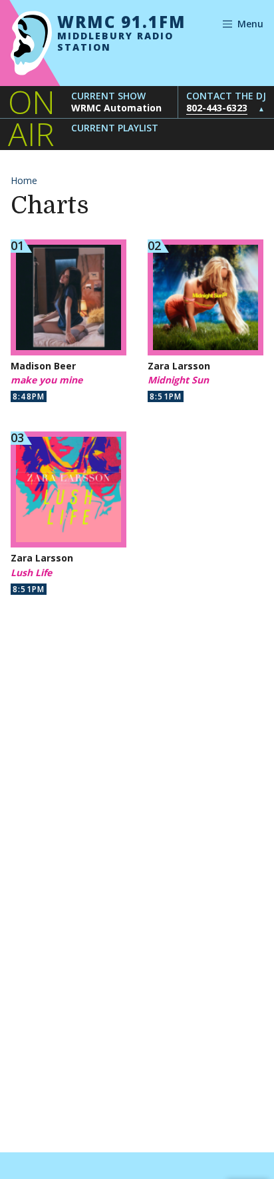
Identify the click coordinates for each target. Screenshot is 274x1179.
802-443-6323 (216, 107)
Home (24, 180)
